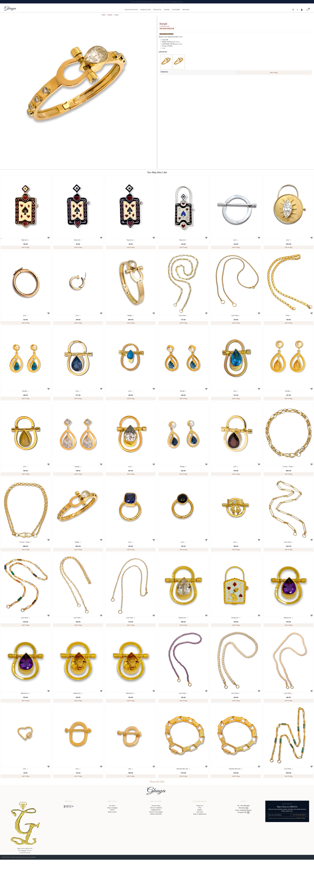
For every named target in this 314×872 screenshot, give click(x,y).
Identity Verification (156, 814)
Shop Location (112, 812)
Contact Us (199, 805)
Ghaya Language (112, 808)
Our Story (112, 805)
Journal (112, 810)
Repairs (199, 810)
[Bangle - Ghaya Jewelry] (166, 62)
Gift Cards (200, 812)
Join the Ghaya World (299, 815)
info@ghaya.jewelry (246, 810)
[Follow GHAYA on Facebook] (64, 806)
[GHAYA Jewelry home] (156, 791)
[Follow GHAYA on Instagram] (67, 806)
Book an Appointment (199, 814)
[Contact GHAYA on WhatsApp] (70, 806)
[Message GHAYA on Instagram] (248, 812)
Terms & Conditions (156, 808)
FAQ (199, 808)
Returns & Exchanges (156, 812)
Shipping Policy (156, 810)
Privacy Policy (156, 805)
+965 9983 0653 (245, 805)
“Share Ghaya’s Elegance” (166, 28)
